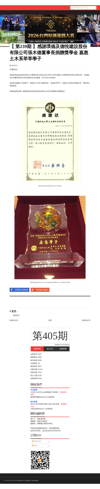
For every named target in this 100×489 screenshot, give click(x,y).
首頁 (50, 320)
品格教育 (33, 354)
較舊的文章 (86, 320)
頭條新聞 (33, 378)
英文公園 (33, 375)
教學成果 (33, 360)
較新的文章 (14, 320)
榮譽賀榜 (14, 65)
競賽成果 (33, 372)
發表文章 (37, 441)
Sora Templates (17, 480)
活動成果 (33, 369)
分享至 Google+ (42, 290)
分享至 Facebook (21, 290)
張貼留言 (16, 315)
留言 (36, 446)
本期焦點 (33, 363)
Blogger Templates (31, 480)
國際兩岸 (33, 357)
